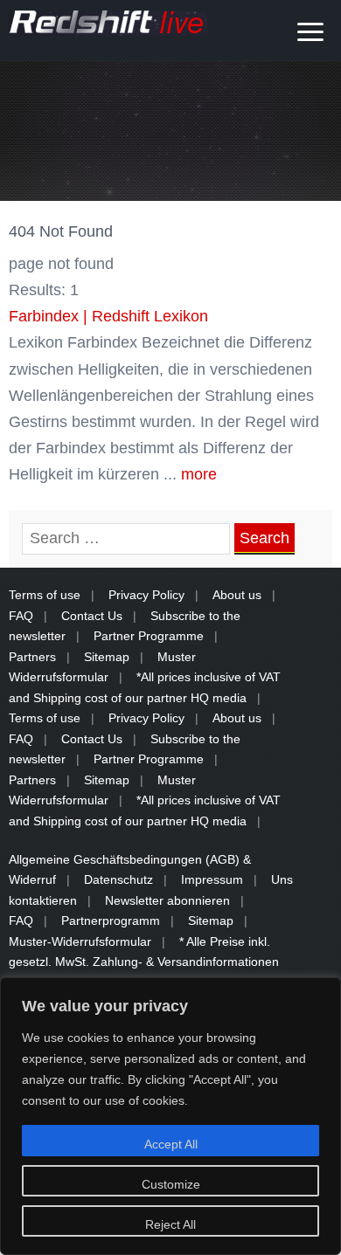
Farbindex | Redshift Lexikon (108, 316)
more (199, 474)
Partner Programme (149, 636)
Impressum (212, 879)
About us (236, 595)
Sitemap (106, 657)
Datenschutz (118, 879)
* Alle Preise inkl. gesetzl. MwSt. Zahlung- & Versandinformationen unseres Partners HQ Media (144, 962)
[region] (170, 1116)
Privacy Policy (146, 595)
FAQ (21, 616)
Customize (171, 1184)
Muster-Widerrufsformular (80, 941)
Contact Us (91, 616)
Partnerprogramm (110, 920)
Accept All (171, 1144)
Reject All (170, 1224)
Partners (32, 657)
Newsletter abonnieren (167, 900)
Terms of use (44, 595)
